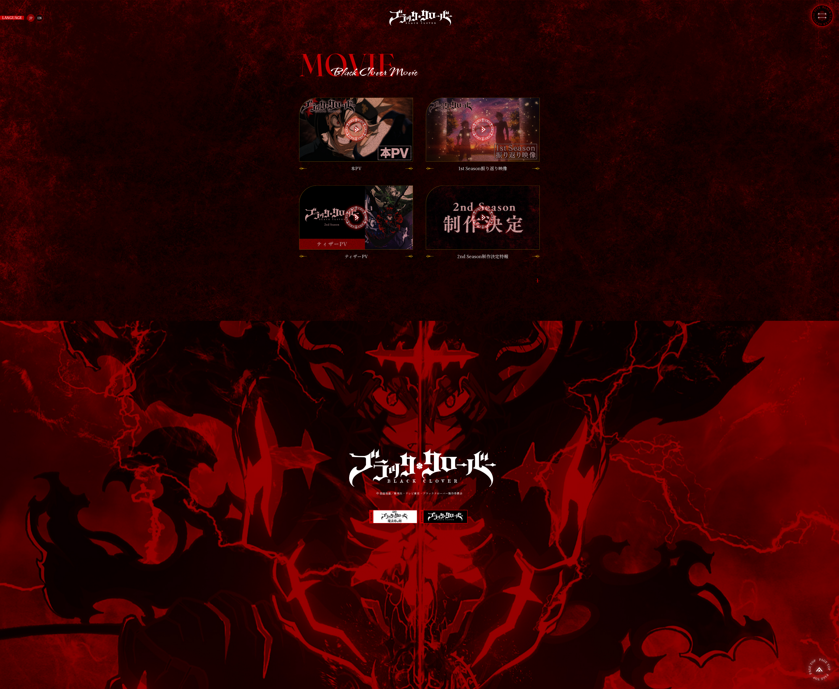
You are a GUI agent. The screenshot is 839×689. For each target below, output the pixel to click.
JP (31, 18)
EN (39, 18)
